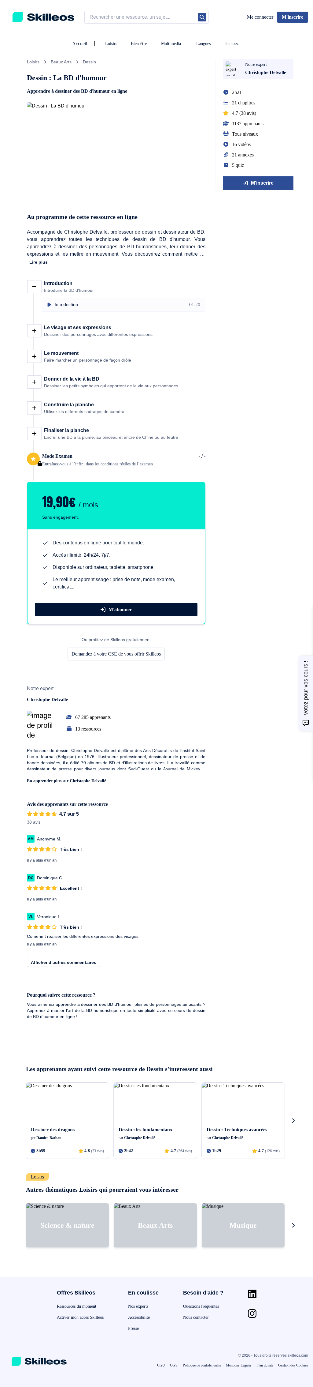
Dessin (89, 61)
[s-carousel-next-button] (293, 1120)
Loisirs (111, 43)
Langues (203, 43)
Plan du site (264, 1365)
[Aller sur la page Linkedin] (252, 1294)
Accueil (79, 43)
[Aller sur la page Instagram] (252, 1313)
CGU (161, 1365)
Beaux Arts (61, 61)
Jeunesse (232, 43)
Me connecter (260, 17)
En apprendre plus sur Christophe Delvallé (66, 781)
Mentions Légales (239, 1365)
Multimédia (171, 43)
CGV (174, 1365)
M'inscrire (262, 183)
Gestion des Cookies (293, 1365)
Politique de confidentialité (202, 1365)
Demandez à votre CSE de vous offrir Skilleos (116, 653)
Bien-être (139, 43)
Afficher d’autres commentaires (63, 962)
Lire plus (38, 262)
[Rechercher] (202, 17)
